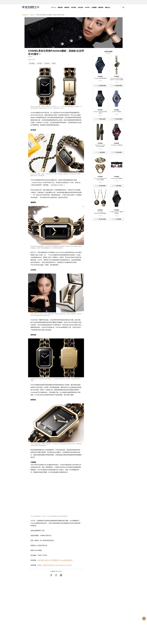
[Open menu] (144, 618)
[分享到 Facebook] (51, 575)
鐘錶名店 (107, 7)
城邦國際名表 (25, 14)
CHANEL (87, 7)
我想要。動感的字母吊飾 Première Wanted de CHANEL (54, 565)
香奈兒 (54, 63)
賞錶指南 (60, 7)
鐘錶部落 (66, 7)
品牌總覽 (94, 7)
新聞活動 (53, 7)
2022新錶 (32, 63)
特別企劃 (80, 7)
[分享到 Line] (61, 575)
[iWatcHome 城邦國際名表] (30, 7)
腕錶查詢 (100, 7)
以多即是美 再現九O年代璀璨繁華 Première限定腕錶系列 (55, 560)
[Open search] (123, 7)
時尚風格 (73, 7)
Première (47, 63)
